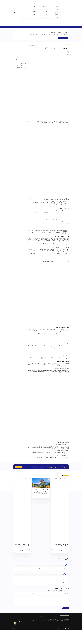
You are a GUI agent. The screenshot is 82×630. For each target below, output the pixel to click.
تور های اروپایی (43, 620)
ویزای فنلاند (34, 12)
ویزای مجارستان (33, 9)
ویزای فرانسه (45, 6)
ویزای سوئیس (57, 9)
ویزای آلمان (57, 6)
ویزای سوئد (45, 14)
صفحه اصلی (58, 2)
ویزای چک (45, 9)
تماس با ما (35, 618)
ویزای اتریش (57, 11)
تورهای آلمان (45, 22)
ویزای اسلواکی (34, 14)
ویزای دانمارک (45, 11)
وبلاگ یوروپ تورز (34, 620)
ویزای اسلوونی (56, 17)
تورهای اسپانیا (57, 22)
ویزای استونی (57, 14)
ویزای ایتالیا (34, 6)
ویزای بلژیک (34, 11)
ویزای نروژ (45, 12)
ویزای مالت (45, 17)
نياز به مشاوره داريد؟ (63, 37)
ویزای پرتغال (57, 12)
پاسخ (21, 565)
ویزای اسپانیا (53, 210)
